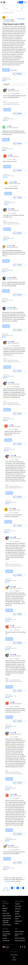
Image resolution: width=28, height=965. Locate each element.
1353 (9, 376)
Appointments (18, 921)
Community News (7, 918)
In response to (13, 93)
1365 (9, 868)
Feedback (5, 908)
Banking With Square (8, 12)
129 (4, 890)
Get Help (5, 938)
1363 (11, 788)
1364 (11, 839)
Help (4, 905)
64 (14, 888)
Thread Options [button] (21, 18)
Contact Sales (6, 940)
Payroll (16, 918)
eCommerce (18, 908)
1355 (10, 449)
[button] (13, 73)
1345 (9, 118)
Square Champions (19, 931)
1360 (11, 648)
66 (20, 888)
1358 (11, 580)
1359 (11, 619)
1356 (11, 502)
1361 (11, 696)
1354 (9, 418)
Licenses (14, 959)
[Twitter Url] (20, 947)
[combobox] (14, 8)
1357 (10, 531)
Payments (17, 903)
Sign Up (20, 2)
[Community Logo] (4, 2)
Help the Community (20, 940)
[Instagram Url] (24, 947)
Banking (17, 913)
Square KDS (18, 916)
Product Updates (7, 915)
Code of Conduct (7, 924)
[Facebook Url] (22, 947)
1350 (8, 270)
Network (5, 910)
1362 (11, 726)
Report (5, 80)
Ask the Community (20, 938)
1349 (9, 238)
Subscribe (14, 70)
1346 (8, 148)
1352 (8, 335)
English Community (17, 2)
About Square (6, 931)
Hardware (17, 911)
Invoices (17, 923)
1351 (8, 300)
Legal (14, 957)
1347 (9, 175)
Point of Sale (18, 906)
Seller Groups (6, 913)
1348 (10, 202)
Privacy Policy (14, 954)
